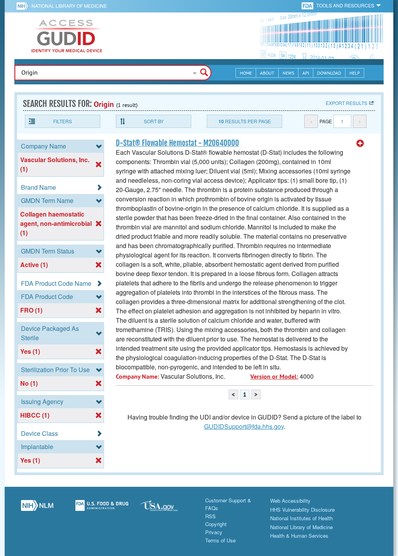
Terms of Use (220, 540)
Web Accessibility (290, 500)
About (267, 73)
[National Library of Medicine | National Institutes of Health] (37, 508)
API (305, 73)
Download (329, 73)
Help (354, 73)
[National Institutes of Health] (23, 5)
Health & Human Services (299, 535)
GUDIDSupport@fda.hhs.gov (244, 426)
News (288, 73)
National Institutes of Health (301, 518)
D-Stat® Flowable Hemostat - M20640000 (177, 143)
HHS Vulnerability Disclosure (302, 509)
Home (246, 73)
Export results (346, 103)
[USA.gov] (166, 508)
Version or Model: (274, 376)
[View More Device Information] (360, 143)
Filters (62, 121)
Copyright (216, 524)
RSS (210, 516)
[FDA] (308, 5)
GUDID (67, 35)
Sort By (154, 121)
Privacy (213, 532)
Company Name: (137, 376)
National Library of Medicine (69, 5)
